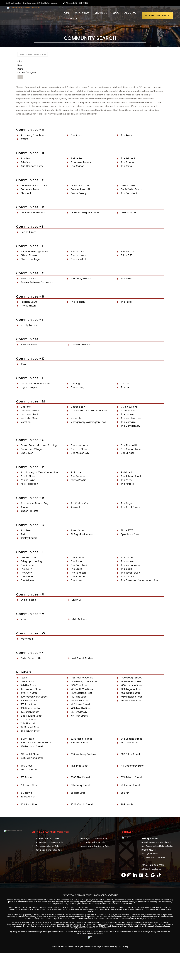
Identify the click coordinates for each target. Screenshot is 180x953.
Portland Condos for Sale (93, 842)
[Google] (152, 875)
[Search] (20, 77)
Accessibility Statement (106, 895)
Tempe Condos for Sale (47, 846)
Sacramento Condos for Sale (95, 846)
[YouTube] (141, 875)
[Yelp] (147, 875)
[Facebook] (123, 875)
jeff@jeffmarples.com (152, 869)
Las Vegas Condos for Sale (94, 838)
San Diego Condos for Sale (49, 849)
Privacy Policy (70, 895)
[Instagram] (129, 875)
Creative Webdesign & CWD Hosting (116, 947)
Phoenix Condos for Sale (47, 838)
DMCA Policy (85, 895)
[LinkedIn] (135, 875)
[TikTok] (158, 875)
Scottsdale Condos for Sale (49, 842)
